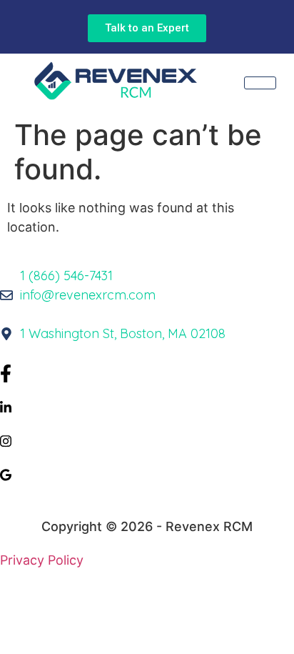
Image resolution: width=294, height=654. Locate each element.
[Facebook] (147, 372)
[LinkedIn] (147, 406)
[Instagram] (147, 440)
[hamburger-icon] (260, 82)
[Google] (147, 473)
